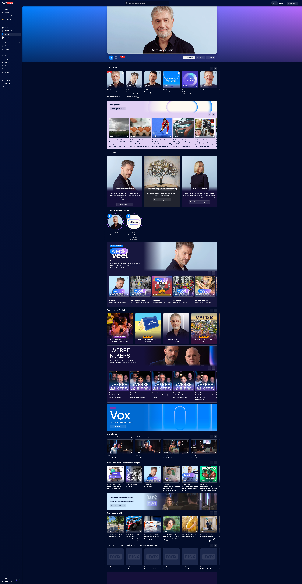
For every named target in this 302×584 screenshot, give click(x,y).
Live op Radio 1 (113, 67)
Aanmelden (293, 3)
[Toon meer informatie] (122, 73)
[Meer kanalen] (19, 24)
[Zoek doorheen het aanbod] (19, 42)
